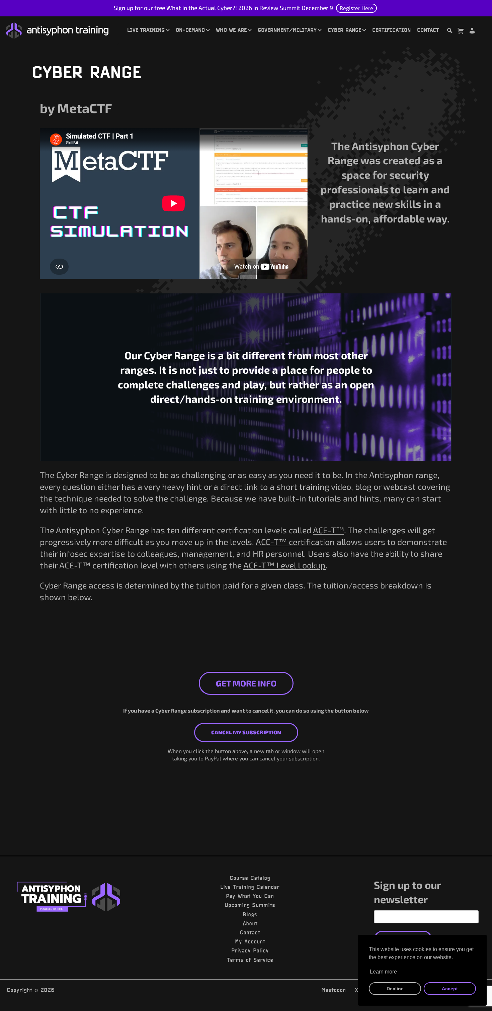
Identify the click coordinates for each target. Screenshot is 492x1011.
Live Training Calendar (249, 887)
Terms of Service (250, 960)
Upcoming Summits (250, 905)
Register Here (356, 8)
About (250, 923)
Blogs (250, 914)
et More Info (246, 683)
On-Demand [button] (190, 30)
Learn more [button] (383, 972)
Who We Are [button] (231, 30)
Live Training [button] (146, 30)
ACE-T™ (328, 530)
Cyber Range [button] (344, 30)
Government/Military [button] (287, 30)
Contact (428, 30)
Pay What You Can (250, 896)
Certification (391, 30)
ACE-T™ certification (295, 542)
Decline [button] (395, 988)
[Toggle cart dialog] (461, 31)
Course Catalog (250, 878)
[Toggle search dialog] (449, 31)
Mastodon (333, 990)
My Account (250, 941)
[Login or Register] (472, 31)
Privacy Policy (250, 950)
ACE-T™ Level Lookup (284, 565)
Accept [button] (450, 988)
